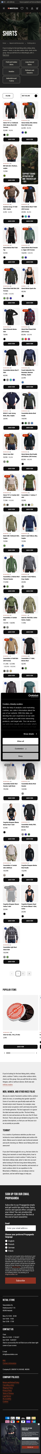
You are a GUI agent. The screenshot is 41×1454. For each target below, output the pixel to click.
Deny (20, 756)
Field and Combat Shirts (11, 63)
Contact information (9, 1363)
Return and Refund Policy (11, 1382)
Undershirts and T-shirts (11, 79)
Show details (29, 734)
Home (4, 43)
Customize (19, 749)
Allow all (20, 741)
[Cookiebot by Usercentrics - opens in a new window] (28, 696)
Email (7, 1223)
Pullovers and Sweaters (29, 71)
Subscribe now (30, 1447)
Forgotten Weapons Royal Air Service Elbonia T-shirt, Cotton (29, 906)
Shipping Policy (8, 1388)
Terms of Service (8, 1393)
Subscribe (20, 1280)
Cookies (5, 1402)
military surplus (8, 1085)
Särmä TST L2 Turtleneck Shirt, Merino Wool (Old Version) (10, 125)
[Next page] (29, 973)
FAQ (4, 1360)
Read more (6, 55)
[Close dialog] (39, 1424)
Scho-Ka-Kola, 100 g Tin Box (11, 1035)
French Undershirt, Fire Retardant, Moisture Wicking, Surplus (27, 372)
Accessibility (7, 1399)
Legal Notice (7, 1396)
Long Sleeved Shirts (29, 63)
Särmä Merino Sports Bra (28, 288)
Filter (8, 96)
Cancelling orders (8, 1385)
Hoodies (11, 71)
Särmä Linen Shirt (8, 454)
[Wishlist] (22, 8)
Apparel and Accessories (17, 43)
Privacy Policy (7, 1391)
